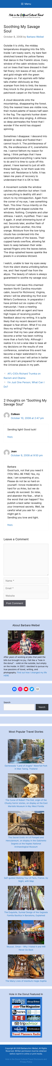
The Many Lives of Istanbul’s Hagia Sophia (26, 981)
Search (7, 702)
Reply (10, 437)
